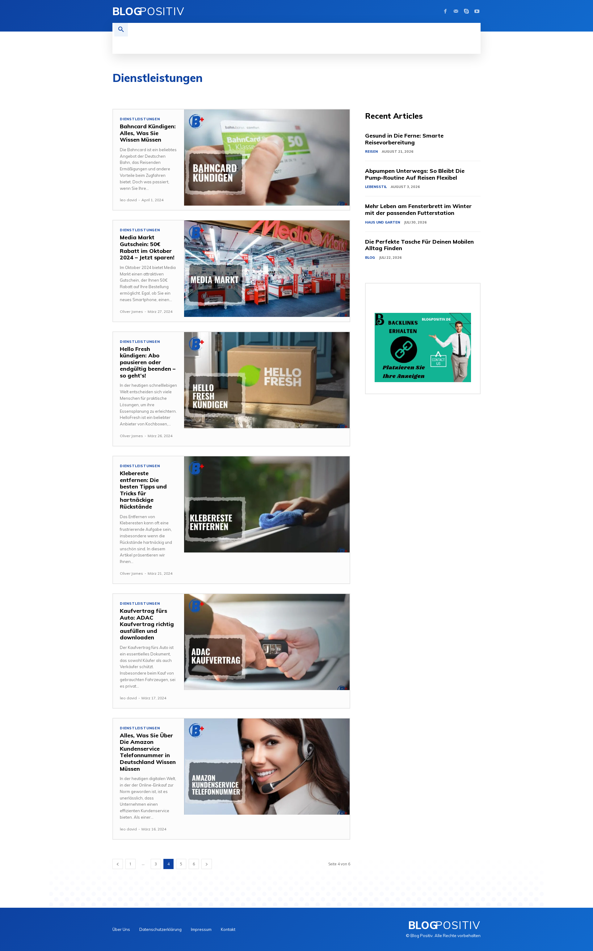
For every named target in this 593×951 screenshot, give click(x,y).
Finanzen (285, 92)
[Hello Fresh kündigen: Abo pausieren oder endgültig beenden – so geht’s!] (267, 380)
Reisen (473, 92)
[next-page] (206, 864)
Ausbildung (172, 92)
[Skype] (466, 11)
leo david (128, 200)
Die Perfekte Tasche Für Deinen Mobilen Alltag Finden (419, 245)
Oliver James (131, 311)
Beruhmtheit (208, 92)
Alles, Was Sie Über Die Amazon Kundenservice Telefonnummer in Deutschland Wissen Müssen (148, 752)
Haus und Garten (357, 92)
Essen (260, 92)
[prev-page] (117, 864)
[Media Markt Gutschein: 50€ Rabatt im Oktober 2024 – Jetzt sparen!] (267, 268)
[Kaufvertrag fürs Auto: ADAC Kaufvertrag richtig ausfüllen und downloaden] (267, 642)
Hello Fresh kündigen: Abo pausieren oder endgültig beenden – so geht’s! (147, 362)
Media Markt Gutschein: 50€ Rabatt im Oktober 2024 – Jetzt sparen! (147, 247)
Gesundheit (317, 92)
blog (238, 92)
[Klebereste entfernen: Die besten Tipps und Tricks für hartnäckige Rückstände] (267, 504)
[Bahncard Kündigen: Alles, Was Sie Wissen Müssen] (267, 157)
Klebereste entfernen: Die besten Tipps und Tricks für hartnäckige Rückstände (143, 490)
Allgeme (120, 92)
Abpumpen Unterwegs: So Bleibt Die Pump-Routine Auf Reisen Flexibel (415, 174)
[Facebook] (445, 11)
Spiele (523, 92)
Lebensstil (423, 92)
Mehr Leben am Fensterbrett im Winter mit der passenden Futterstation (418, 209)
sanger (498, 92)
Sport (546, 92)
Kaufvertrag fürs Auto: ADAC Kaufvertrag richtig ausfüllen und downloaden (147, 624)
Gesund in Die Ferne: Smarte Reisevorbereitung (404, 139)
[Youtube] (477, 11)
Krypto (394, 92)
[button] (121, 29)
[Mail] (456, 11)
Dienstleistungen (140, 119)
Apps (145, 92)
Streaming (575, 92)
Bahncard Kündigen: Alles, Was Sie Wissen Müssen (148, 133)
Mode (450, 92)
